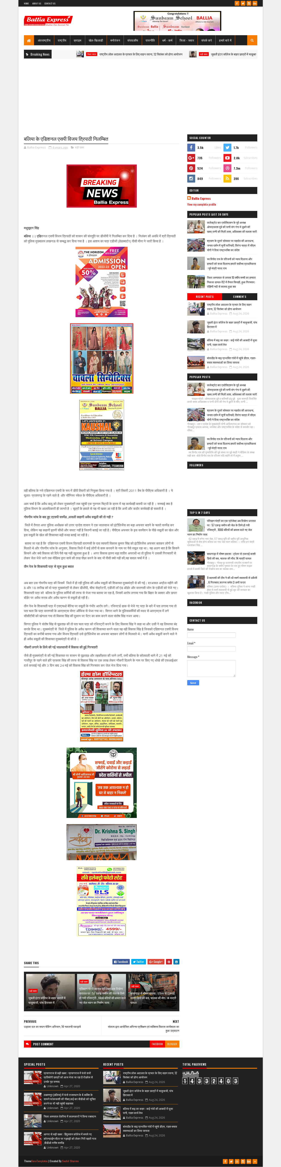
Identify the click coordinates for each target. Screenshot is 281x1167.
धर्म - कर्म (167, 40)
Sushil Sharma (70, 1161)
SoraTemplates (39, 1161)
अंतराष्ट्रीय (44, 40)
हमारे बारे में (225, 40)
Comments (239, 296)
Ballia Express (201, 198)
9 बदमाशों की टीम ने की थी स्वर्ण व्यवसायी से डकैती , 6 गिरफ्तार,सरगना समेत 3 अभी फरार (232, 579)
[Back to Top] (254, 1161)
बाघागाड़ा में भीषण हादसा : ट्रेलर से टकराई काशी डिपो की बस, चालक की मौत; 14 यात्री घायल (153, 998)
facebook (157, 1044)
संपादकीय (132, 40)
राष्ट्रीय (62, 40)
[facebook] (237, 3)
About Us (36, 3)
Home (26, 3)
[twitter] (243, 3)
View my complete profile (201, 204)
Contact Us (49, 3)
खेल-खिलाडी (96, 40)
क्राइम (77, 40)
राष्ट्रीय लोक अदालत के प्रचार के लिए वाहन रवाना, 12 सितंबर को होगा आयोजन (113, 54)
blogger (172, 1044)
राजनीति (150, 40)
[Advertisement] (140, 93)
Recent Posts (204, 296)
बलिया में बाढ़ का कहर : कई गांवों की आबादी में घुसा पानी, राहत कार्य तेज (232, 342)
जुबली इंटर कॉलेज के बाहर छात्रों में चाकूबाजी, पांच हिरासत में (215, 54)
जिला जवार (63, 54)
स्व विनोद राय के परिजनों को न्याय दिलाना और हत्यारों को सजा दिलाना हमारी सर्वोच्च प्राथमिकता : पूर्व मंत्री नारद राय (231, 263)
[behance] (254, 3)
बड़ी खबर (176, 54)
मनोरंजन (115, 40)
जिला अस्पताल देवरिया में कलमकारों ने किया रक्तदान (70, 1116)
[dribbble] (237, 1161)
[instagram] (249, 3)
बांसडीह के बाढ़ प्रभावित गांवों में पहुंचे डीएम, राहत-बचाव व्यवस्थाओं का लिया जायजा (231, 360)
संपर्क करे (206, 40)
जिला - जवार (187, 40)
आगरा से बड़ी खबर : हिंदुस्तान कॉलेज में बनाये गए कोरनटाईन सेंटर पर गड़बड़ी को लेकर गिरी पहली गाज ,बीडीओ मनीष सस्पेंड (70, 1138)
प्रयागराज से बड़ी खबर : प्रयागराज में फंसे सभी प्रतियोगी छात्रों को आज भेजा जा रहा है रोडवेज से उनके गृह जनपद (68, 1077)
